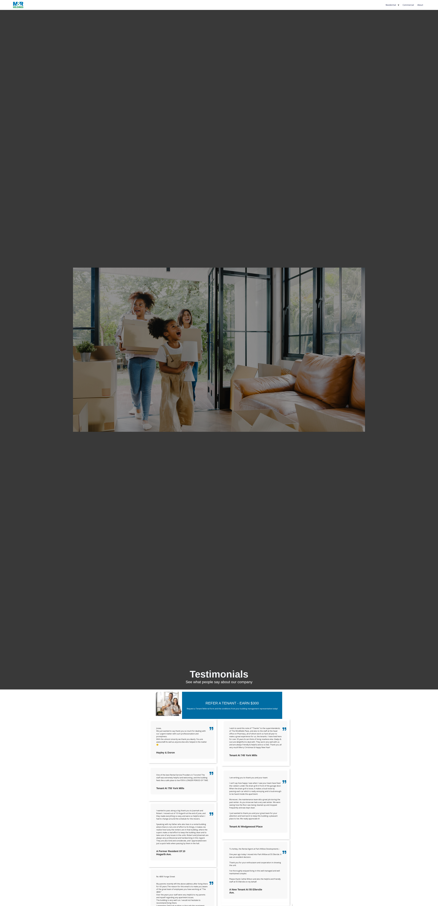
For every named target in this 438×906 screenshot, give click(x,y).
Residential (391, 5)
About (420, 5)
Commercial (408, 5)
